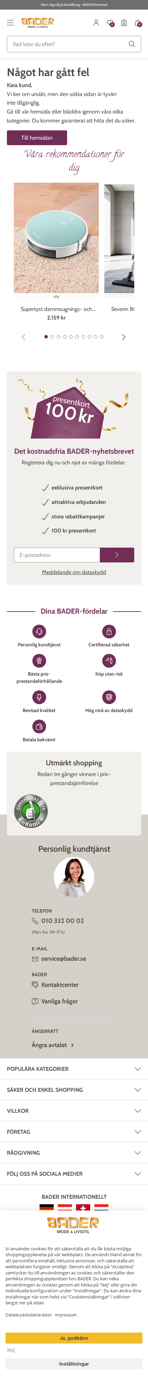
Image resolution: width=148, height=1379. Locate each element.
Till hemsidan (37, 137)
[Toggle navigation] (10, 22)
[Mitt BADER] (96, 22)
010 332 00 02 (62, 921)
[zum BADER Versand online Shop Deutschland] (47, 1208)
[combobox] (74, 44)
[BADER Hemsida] (38, 23)
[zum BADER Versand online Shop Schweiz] (83, 1208)
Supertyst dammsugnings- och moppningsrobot (56, 309)
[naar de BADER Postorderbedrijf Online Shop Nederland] (101, 1208)
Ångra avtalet (49, 1045)
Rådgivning (23, 1153)
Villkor (18, 1111)
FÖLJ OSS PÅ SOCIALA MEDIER (45, 1174)
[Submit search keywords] (132, 44)
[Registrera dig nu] (117, 555)
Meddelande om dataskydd (74, 572)
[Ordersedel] (123, 22)
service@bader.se (63, 958)
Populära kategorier (37, 1069)
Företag (18, 1132)
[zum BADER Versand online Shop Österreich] (65, 1208)
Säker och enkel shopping (45, 1090)
